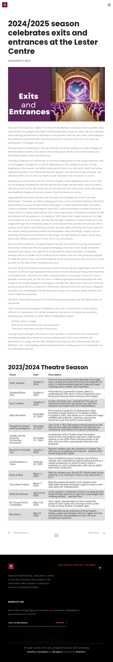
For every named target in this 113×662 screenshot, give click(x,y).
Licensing (83, 647)
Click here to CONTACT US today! (76, 565)
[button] (85, 5)
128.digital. (57, 651)
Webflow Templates (37, 651)
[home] (4, 4)
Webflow (80, 651)
